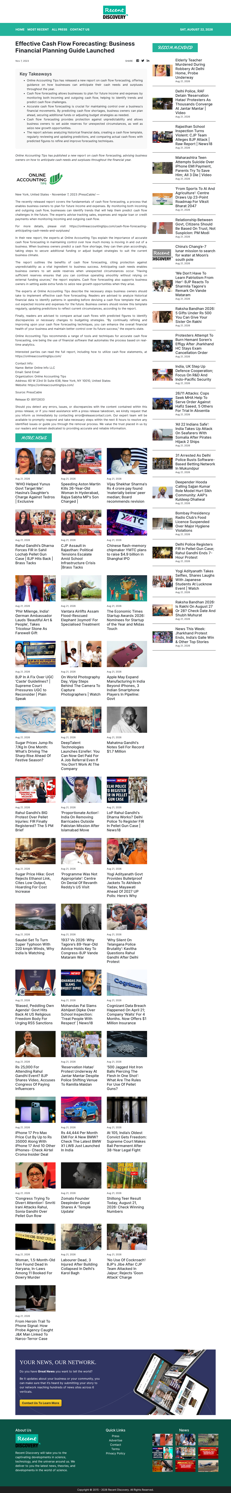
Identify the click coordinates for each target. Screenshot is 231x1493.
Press (115, 1436)
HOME (20, 29)
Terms (115, 1449)
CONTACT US (79, 29)
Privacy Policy (115, 1453)
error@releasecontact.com (93, 415)
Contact (115, 1444)
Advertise (115, 1440)
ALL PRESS (59, 29)
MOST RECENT (38, 29)
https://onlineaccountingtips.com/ (38, 356)
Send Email (32, 372)
